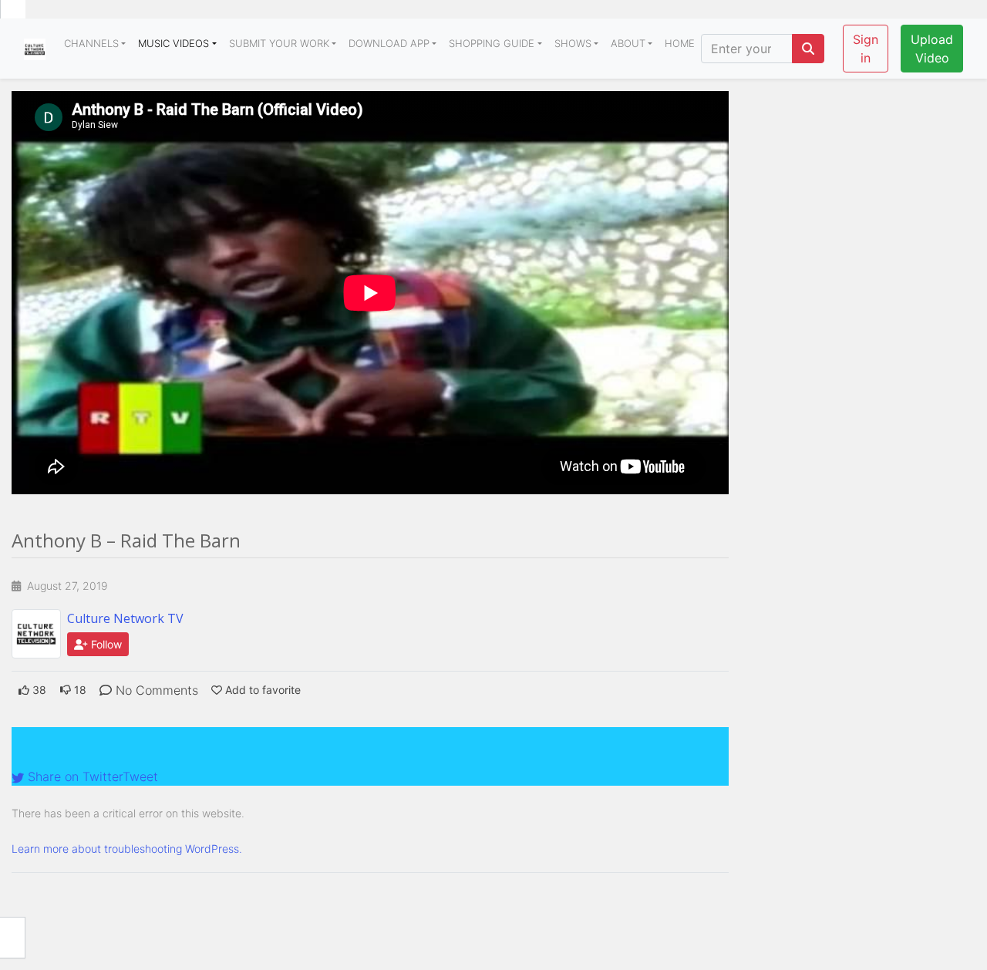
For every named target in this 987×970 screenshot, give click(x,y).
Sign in (865, 49)
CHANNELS (91, 43)
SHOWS (572, 43)
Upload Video (932, 49)
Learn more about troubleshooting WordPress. (127, 848)
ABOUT (628, 43)
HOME (680, 43)
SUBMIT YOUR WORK (279, 43)
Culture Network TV (125, 618)
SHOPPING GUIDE (491, 43)
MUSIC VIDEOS (173, 43)
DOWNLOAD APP (389, 43)
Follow (105, 644)
